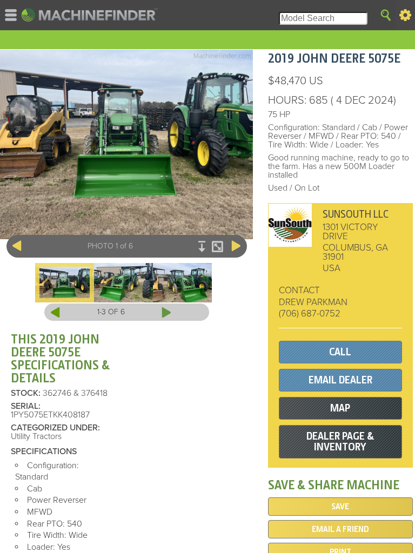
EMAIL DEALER (340, 380)
